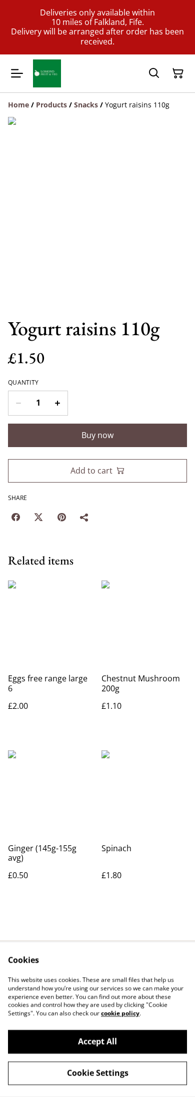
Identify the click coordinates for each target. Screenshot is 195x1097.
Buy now (98, 435)
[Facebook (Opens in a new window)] (15, 517)
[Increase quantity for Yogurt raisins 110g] (58, 403)
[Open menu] (17, 73)
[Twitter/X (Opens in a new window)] (38, 517)
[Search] (154, 73)
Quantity (23, 382)
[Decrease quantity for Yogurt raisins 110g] (18, 403)
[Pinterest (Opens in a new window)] (61, 517)
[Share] (84, 517)
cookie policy (120, 1013)
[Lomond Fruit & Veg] (47, 73)
